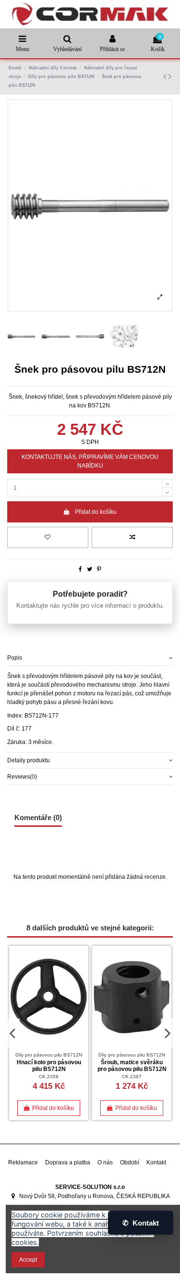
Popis (14, 657)
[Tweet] (89, 569)
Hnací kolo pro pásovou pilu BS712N (49, 1065)
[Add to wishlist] (47, 537)
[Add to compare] (132, 537)
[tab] (90, 658)
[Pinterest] (99, 569)
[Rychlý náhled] (81, 990)
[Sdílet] (80, 569)
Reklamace (23, 1162)
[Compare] (81, 974)
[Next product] (169, 76)
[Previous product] (165, 76)
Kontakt (156, 1162)
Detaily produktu (28, 760)
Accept (28, 1259)
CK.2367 (132, 1076)
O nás (105, 1162)
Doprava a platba (67, 1162)
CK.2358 (49, 1076)
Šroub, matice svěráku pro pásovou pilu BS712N (132, 1065)
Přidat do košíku (96, 512)
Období (129, 1162)
